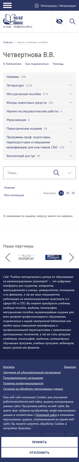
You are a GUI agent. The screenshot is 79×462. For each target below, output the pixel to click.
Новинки (9, 187)
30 (73, 193)
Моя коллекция (14, 195)
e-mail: (7, 26)
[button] (7, 257)
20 (67, 193)
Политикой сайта (46, 415)
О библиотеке (12, 64)
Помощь (58, 64)
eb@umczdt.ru (23, 26)
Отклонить (39, 452)
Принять (39, 442)
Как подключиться (37, 64)
